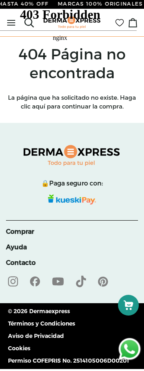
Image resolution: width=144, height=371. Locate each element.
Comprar (20, 231)
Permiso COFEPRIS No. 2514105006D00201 (68, 360)
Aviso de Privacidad (36, 335)
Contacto (21, 262)
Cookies (19, 348)
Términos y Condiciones (41, 323)
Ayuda (16, 247)
